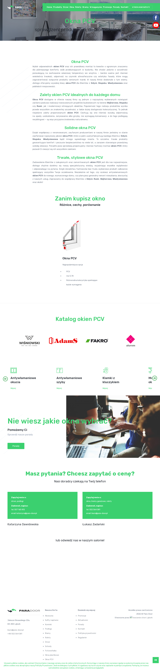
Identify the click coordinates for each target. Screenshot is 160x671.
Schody (48, 646)
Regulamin (82, 637)
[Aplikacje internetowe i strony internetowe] (141, 618)
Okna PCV (49, 659)
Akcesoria (49, 616)
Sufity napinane (51, 620)
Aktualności (83, 620)
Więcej (13, 388)
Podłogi (48, 629)
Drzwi (65, 7)
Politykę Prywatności (43, 666)
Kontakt (124, 7)
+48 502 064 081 (15, 634)
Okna (72, 7)
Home (49, 7)
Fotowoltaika (50, 651)
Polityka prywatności (87, 633)
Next (151, 378)
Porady (116, 7)
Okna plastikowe (52, 655)
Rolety (78, 7)
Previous (9, 378)
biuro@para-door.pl (16, 630)
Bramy (85, 7)
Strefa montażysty (141, 7)
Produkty (57, 7)
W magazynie (96, 7)
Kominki (48, 624)
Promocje (107, 7)
